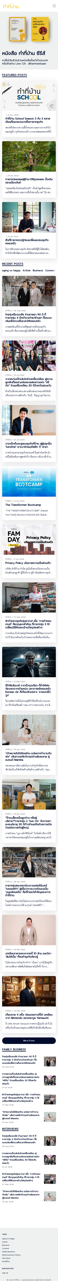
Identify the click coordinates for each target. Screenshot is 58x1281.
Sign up (5, 1273)
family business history (11, 1255)
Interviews (10, 1129)
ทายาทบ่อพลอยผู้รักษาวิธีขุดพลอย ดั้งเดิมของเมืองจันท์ (29, 181)
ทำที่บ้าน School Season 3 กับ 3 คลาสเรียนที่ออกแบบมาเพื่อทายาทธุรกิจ (27, 120)
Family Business (14, 1049)
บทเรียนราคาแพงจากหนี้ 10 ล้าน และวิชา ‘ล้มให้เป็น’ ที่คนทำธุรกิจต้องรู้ (28, 955)
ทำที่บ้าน (8, 311)
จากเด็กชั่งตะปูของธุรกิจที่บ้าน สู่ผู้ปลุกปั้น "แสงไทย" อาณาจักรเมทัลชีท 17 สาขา (28, 445)
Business (38, 270)
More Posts (29, 1040)
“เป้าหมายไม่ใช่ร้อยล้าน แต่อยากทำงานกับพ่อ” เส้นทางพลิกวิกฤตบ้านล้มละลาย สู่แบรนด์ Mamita (28, 756)
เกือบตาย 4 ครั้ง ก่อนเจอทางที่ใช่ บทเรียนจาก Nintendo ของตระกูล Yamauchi (28, 1016)
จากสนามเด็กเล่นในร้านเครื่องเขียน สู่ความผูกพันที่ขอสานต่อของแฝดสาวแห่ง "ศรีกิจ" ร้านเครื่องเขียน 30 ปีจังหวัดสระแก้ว (29, 382)
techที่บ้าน (6, 1261)
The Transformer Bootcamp (23, 505)
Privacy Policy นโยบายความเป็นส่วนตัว (28, 563)
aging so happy (11, 270)
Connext (50, 270)
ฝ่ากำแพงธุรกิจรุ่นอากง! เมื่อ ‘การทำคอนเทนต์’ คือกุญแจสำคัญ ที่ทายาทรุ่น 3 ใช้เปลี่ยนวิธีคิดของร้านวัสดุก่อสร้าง (28, 624)
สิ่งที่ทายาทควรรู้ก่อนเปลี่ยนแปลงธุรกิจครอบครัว (27, 241)
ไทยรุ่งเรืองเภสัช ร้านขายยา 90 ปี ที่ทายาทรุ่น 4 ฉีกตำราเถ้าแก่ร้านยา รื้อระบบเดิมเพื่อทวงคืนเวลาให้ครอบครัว (28, 317)
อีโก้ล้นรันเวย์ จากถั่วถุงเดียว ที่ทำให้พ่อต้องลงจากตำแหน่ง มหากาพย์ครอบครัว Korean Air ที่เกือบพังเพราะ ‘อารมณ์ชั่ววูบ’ (28, 690)
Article (27, 270)
